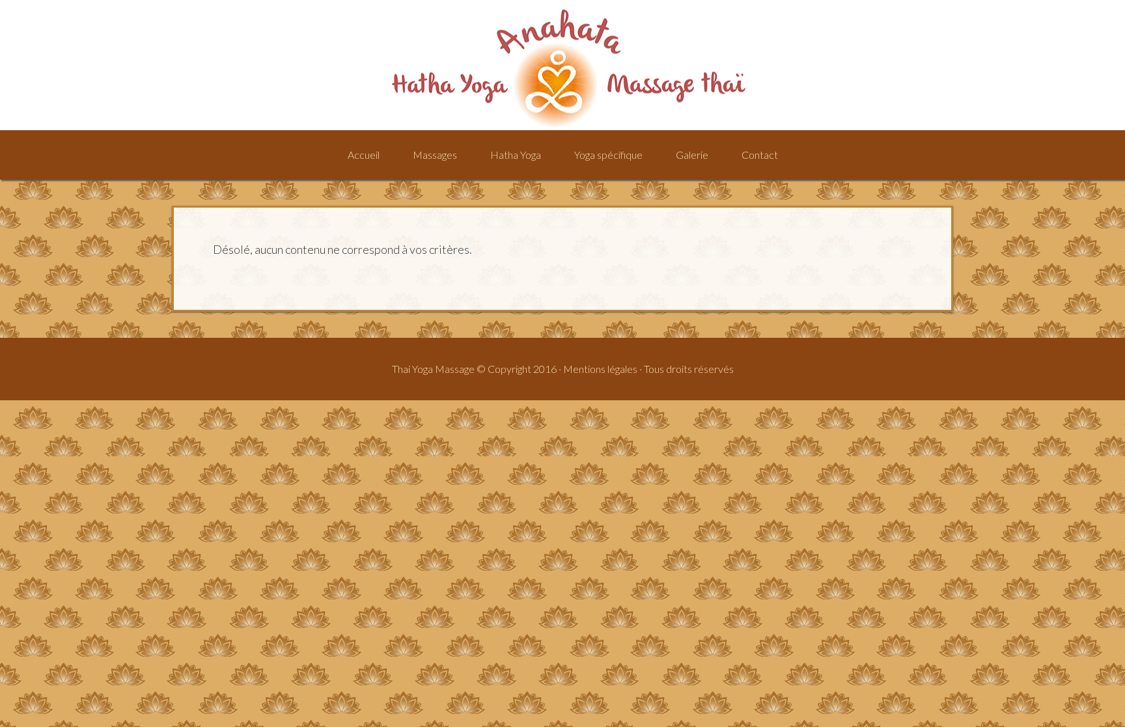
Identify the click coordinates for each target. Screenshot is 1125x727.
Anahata (562, 65)
